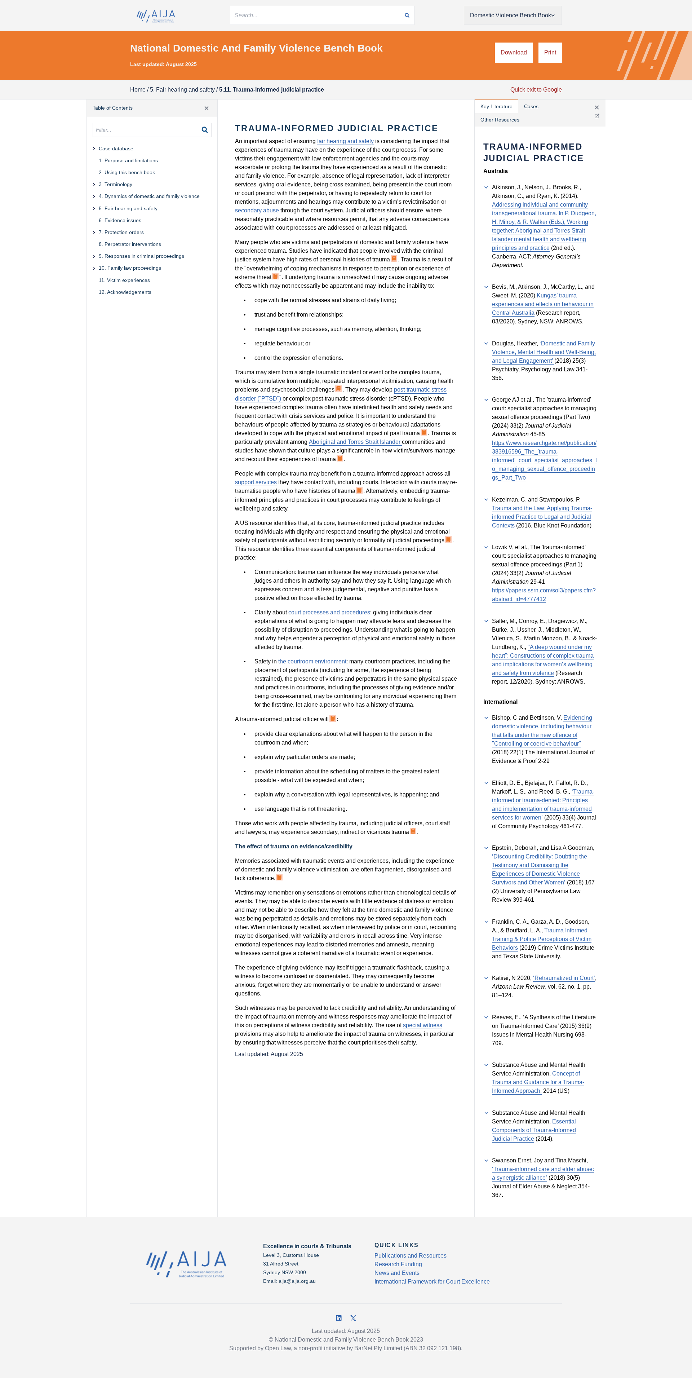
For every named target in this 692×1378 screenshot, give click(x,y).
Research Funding (398, 1264)
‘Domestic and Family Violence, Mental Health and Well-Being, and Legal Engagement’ (544, 352)
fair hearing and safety (345, 141)
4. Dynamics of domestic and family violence (149, 196)
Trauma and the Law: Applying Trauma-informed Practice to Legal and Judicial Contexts (542, 517)
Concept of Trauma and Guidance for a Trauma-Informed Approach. (538, 1082)
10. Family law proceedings (130, 268)
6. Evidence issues (120, 220)
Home (138, 90)
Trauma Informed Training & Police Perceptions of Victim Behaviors (541, 939)
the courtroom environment (312, 661)
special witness (422, 1025)
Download (514, 52)
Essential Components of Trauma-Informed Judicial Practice (534, 1130)
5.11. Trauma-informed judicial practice (271, 90)
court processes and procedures (329, 612)
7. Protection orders (121, 232)
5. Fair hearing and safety (182, 90)
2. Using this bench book (127, 172)
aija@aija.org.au (297, 1281)
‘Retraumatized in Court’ (564, 978)
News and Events (397, 1273)
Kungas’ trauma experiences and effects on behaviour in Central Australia (543, 304)
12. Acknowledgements (125, 292)
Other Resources (499, 120)
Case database (116, 148)
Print (550, 52)
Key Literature (496, 106)
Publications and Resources (410, 1256)
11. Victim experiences (124, 280)
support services (256, 482)
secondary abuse (257, 210)
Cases (531, 106)
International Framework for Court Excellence (432, 1281)
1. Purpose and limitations (128, 160)
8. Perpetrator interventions (130, 244)
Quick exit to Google (536, 90)
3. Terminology (115, 184)
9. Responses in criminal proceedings (141, 256)
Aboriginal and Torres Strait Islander (355, 442)
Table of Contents (113, 108)
